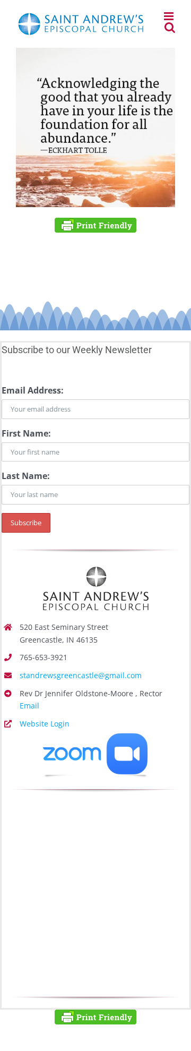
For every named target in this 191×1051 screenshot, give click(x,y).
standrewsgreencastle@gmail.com (81, 675)
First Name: (26, 433)
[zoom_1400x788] (95, 737)
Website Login (45, 724)
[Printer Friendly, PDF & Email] (95, 225)
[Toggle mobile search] (169, 27)
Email (29, 705)
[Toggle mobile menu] (169, 16)
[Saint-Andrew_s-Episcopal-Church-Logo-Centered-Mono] (95, 565)
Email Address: (33, 390)
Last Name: (26, 476)
